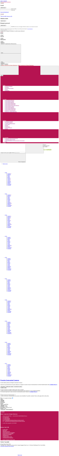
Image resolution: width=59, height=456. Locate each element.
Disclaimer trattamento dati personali (7, 446)
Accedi (2, 3)
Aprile (8, 176)
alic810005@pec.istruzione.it (15, 421)
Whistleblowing (6, 435)
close (2, 75)
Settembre (9, 181)
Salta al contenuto (3, 0)
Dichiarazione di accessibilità (8, 433)
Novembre (9, 205)
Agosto (9, 180)
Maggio (8, 177)
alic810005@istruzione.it (14, 420)
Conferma (6, 64)
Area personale (46, 145)
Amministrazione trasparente (8, 437)
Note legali (5, 430)
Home (45, 144)
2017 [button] (6, 363)
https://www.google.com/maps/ (6, 398)
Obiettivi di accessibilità (7, 434)
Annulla (2, 64)
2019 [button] (6, 321)
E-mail (12, 26)
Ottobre (8, 182)
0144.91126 (6, 417)
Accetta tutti (18, 386)
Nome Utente (13, 8)
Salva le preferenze (9, 409)
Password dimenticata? (4, 12)
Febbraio (9, 174)
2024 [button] (6, 215)
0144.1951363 (7, 419)
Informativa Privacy (6, 431)
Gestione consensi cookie (7, 436)
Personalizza (3, 386)
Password (13, 10)
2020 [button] (6, 299)
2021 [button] (6, 278)
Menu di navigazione (21, 161)
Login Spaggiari (30, 28)
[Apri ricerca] (49, 70)
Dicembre (9, 185)
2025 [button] (6, 193)
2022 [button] (6, 257)
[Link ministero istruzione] (5, 1)
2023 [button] (6, 236)
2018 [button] (6, 342)
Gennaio (9, 173)
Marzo (8, 175)
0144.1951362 (7, 418)
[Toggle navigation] (9, 70)
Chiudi (2, 35)
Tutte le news (5, 163)
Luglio (8, 179)
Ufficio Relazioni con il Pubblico (9, 432)
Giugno (9, 178)
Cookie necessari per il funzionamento (7, 394)
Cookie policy (5, 429)
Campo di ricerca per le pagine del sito (7, 152)
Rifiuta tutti (9, 386)
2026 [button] (6, 172)
